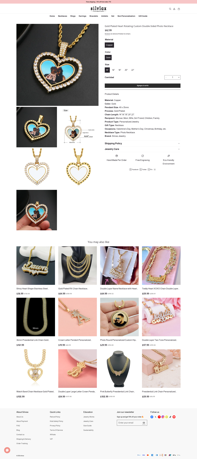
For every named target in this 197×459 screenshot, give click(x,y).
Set (112, 16)
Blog (18, 430)
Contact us (20, 435)
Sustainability (88, 430)
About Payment (22, 421)
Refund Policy (55, 417)
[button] (170, 9)
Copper (109, 45)
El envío (107, 34)
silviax (22, 455)
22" (132, 70)
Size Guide (87, 426)
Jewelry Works (88, 417)
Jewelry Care (88, 421)
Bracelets (94, 16)
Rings (73, 16)
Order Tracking (22, 443)
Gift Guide (143, 16)
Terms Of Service (56, 430)
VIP (51, 439)
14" (107, 70)
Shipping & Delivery (23, 439)
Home (52, 16)
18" (120, 70)
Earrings (82, 16)
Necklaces (62, 16)
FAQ (18, 426)
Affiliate (53, 435)
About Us (19, 417)
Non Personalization (126, 16)
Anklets (104, 16)
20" (126, 70)
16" (113, 70)
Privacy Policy (55, 426)
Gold (108, 57)
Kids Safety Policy (56, 421)
